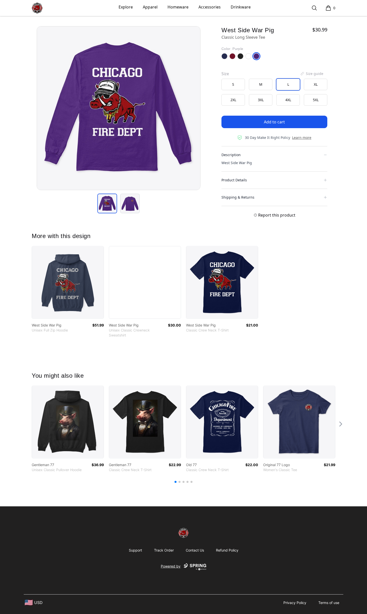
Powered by (171, 566)
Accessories (209, 7)
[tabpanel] (118, 108)
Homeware (178, 7)
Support (135, 550)
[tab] (107, 203)
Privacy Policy (294, 603)
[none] (311, 73)
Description (231, 154)
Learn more (301, 137)
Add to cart (274, 122)
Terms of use (328, 603)
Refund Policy (227, 550)
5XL (316, 99)
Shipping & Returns (237, 197)
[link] (68, 282)
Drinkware (241, 7)
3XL (261, 99)
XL (316, 84)
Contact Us (195, 550)
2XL (233, 99)
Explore (126, 7)
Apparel (150, 7)
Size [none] (225, 73)
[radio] (233, 84)
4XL (288, 99)
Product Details (234, 180)
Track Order (164, 550)
